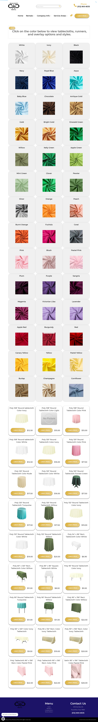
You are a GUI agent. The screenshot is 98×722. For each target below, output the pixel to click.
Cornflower (76, 378)
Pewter (76, 173)
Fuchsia (49, 225)
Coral (76, 225)
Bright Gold (49, 122)
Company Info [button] (43, 16)
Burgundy (49, 327)
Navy (22, 71)
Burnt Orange (21, 225)
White (22, 45)
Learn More (82, 16)
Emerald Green (76, 122)
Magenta (22, 302)
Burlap (22, 378)
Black (76, 45)
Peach (76, 199)
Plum (21, 276)
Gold (22, 122)
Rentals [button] (29, 16)
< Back (12, 28)
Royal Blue (49, 71)
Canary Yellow (21, 353)
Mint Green (22, 173)
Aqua (76, 71)
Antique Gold (76, 96)
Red (76, 327)
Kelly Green (49, 148)
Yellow (49, 353)
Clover (49, 173)
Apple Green (76, 148)
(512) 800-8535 (83, 6)
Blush (49, 250)
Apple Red (21, 327)
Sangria (76, 276)
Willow (22, 148)
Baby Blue (21, 96)
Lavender (76, 302)
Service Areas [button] (60, 16)
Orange (49, 199)
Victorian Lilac (49, 302)
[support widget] (93, 718)
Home (20, 16)
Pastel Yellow (76, 353)
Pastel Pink (76, 250)
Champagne (49, 378)
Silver (21, 199)
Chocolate (49, 96)
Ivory (49, 45)
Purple (49, 276)
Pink (22, 250)
